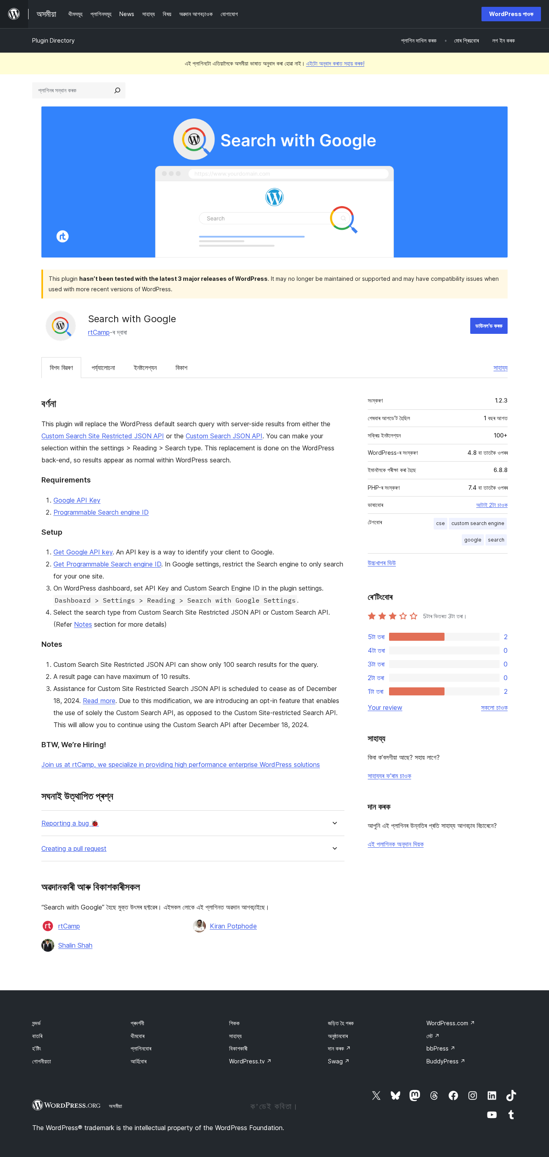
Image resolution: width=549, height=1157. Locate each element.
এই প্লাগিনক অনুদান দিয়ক (396, 844)
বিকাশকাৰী (238, 1048)
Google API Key (76, 500)
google (472, 540)
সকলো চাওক (494, 707)
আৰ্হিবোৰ (138, 1061)
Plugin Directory (53, 40)
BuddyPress (445, 1061)
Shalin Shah (75, 945)
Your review (385, 707)
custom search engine (477, 523)
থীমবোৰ (137, 1035)
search (496, 540)
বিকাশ (181, 368)
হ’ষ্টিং (36, 1048)
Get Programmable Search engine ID (107, 564)
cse (440, 523)
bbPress (440, 1048)
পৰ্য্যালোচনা (103, 368)
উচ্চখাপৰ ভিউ (382, 563)
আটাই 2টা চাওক (492, 505)
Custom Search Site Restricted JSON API (102, 436)
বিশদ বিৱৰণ (61, 368)
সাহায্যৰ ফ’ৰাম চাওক (389, 776)
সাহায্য (501, 368)
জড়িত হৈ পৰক (341, 1023)
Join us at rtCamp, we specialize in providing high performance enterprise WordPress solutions (180, 764)
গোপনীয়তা (41, 1061)
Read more (99, 701)
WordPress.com (450, 1023)
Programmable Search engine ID (101, 512)
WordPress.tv (250, 1061)
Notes (83, 624)
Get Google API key (83, 552)
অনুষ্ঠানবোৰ (338, 1035)
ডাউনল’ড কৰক (488, 325)
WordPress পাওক (511, 13)
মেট (433, 1035)
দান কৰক (339, 1048)
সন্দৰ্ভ (36, 1023)
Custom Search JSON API (224, 436)
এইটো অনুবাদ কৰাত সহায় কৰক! (335, 63)
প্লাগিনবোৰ (141, 1048)
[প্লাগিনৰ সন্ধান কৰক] (117, 90)
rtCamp (99, 332)
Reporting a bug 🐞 (70, 823)
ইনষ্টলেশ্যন (145, 368)
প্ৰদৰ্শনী (137, 1023)
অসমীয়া (115, 1106)
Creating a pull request (74, 848)
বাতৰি (37, 1035)
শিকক (234, 1023)
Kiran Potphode (233, 926)
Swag (339, 1061)
